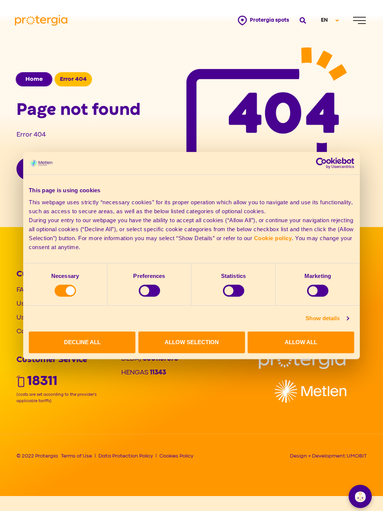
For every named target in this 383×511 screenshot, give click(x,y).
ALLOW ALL (301, 342)
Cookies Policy (176, 456)
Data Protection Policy (125, 456)
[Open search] (302, 20)
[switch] (149, 291)
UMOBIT (357, 456)
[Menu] (359, 20)
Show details (323, 318)
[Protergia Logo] (41, 20)
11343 (158, 373)
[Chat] (360, 496)
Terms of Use (76, 456)
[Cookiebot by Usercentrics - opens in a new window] (321, 163)
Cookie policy (273, 238)
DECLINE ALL (82, 342)
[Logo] (302, 360)
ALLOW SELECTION (192, 342)
